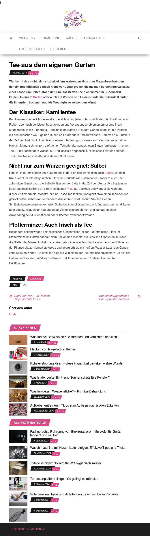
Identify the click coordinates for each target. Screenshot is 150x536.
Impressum (19, 528)
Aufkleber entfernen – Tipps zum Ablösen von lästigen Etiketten (74, 405)
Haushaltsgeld (32, 49)
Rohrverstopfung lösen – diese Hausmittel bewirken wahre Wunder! (77, 363)
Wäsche (72, 38)
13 (50, 383)
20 (53, 369)
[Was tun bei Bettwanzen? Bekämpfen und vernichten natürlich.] (18, 339)
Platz (70, 188)
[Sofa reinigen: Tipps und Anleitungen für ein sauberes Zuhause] (18, 499)
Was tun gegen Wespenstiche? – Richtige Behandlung (68, 391)
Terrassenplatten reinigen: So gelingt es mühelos (64, 478)
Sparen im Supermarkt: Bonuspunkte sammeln (114, 297)
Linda (12, 314)
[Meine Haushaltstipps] (11, 38)
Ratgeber (58, 49)
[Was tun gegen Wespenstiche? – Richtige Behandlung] (18, 395)
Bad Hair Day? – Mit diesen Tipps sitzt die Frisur (32, 297)
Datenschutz (36, 528)
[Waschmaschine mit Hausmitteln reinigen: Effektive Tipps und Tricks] (18, 452)
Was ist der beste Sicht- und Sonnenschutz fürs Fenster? (70, 377)
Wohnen (26, 38)
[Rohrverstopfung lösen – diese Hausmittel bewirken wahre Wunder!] (18, 367)
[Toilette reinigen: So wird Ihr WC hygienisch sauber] (18, 468)
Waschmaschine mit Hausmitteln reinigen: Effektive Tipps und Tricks (77, 447)
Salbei (109, 173)
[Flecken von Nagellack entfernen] (18, 353)
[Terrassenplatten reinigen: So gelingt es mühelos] (18, 483)
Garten (37, 97)
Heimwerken (94, 38)
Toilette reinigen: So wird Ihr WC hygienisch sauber (65, 462)
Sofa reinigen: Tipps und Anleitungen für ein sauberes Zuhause (74, 494)
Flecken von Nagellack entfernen (53, 349)
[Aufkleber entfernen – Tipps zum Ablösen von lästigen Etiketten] (18, 409)
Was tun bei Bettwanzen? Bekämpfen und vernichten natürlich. (74, 336)
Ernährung (50, 38)
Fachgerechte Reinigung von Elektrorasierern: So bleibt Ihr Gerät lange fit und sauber (75, 433)
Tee (24, 285)
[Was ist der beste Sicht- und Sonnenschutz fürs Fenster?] (18, 381)
